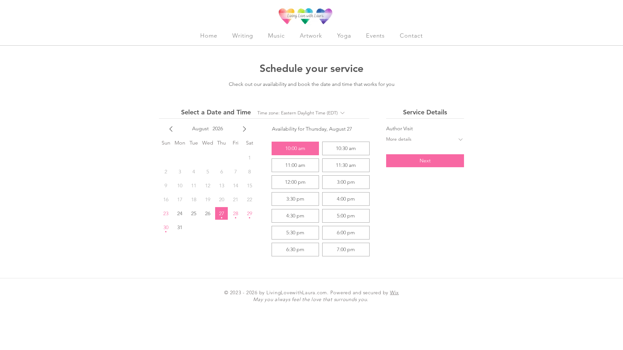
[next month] (244, 129)
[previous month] (171, 129)
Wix (394, 292)
